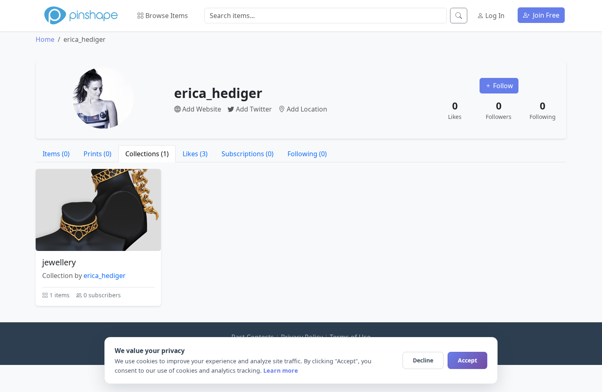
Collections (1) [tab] (147, 153)
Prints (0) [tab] (97, 153)
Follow (502, 85)
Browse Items (166, 15)
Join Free (545, 15)
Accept (467, 360)
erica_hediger (105, 275)
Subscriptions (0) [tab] (248, 153)
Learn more (280, 370)
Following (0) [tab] (307, 153)
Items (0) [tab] (56, 153)
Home (45, 39)
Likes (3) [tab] (195, 153)
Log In (494, 15)
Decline (423, 360)
